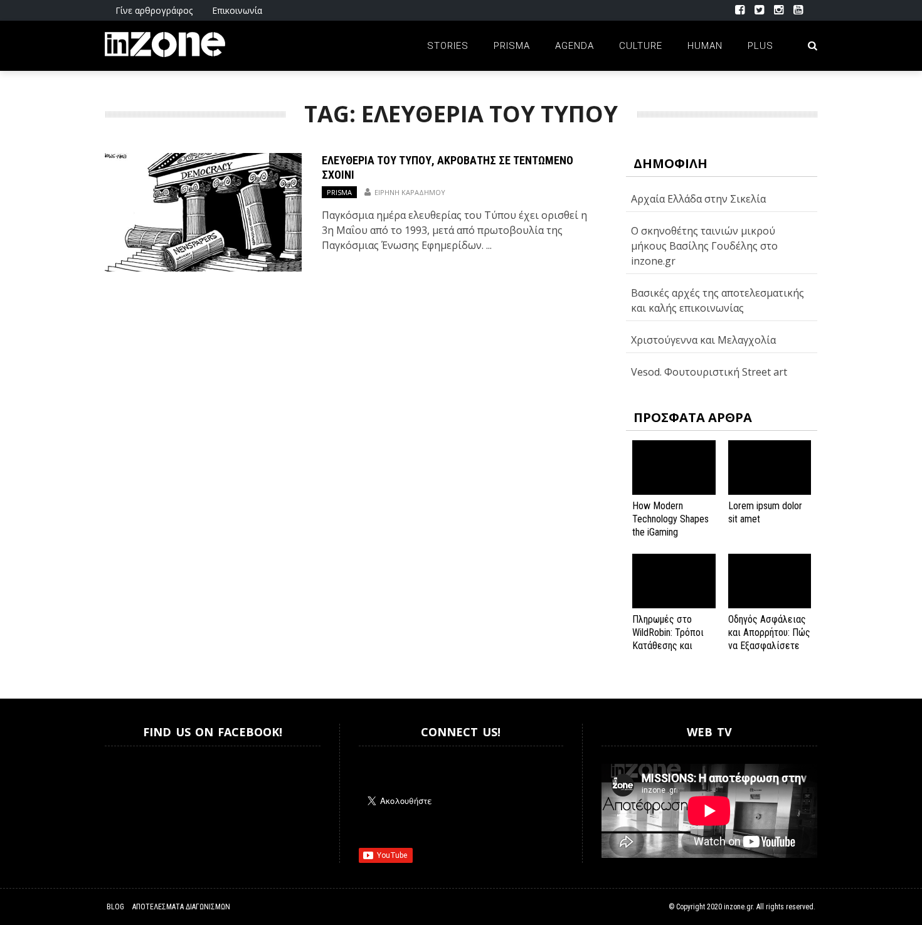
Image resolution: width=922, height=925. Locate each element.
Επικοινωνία (237, 10)
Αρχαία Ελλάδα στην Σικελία (698, 199)
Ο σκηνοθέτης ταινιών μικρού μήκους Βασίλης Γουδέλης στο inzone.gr (704, 246)
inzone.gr (738, 906)
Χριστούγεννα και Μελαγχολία (703, 340)
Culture (640, 45)
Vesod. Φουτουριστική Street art (709, 372)
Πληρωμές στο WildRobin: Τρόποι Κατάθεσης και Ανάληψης (668, 638)
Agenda (574, 45)
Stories (448, 45)
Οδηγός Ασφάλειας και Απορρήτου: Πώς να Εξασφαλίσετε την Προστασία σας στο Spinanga (769, 645)
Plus (760, 45)
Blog (115, 906)
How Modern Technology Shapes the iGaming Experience (670, 525)
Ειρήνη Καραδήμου (409, 192)
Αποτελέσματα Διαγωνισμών (181, 906)
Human (705, 45)
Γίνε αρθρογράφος (154, 10)
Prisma (512, 45)
